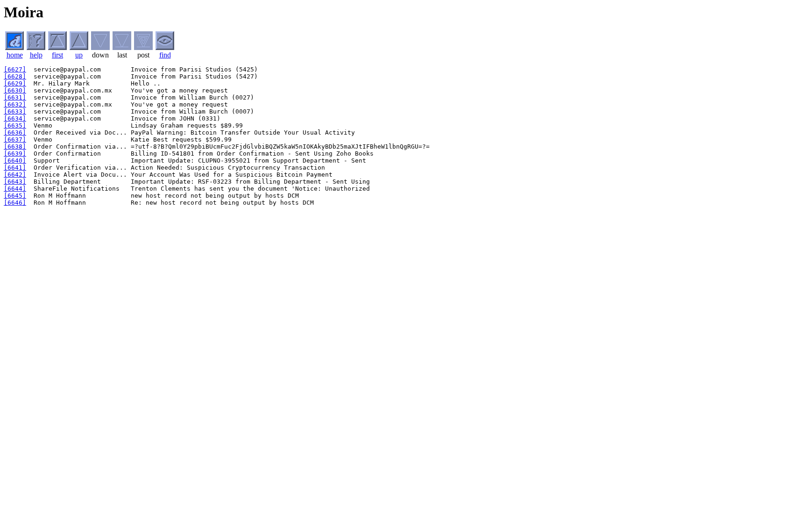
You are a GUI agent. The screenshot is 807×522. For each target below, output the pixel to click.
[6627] (15, 69)
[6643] (15, 181)
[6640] (15, 160)
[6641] (15, 167)
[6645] (15, 195)
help (36, 55)
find (165, 55)
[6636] (15, 132)
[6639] (15, 153)
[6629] (15, 83)
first (57, 55)
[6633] (15, 111)
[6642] (15, 174)
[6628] (15, 76)
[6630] (15, 90)
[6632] (15, 104)
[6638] (15, 146)
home (15, 55)
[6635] (15, 125)
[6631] (15, 97)
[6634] (15, 118)
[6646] (15, 202)
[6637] (15, 139)
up (79, 55)
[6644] (15, 188)
